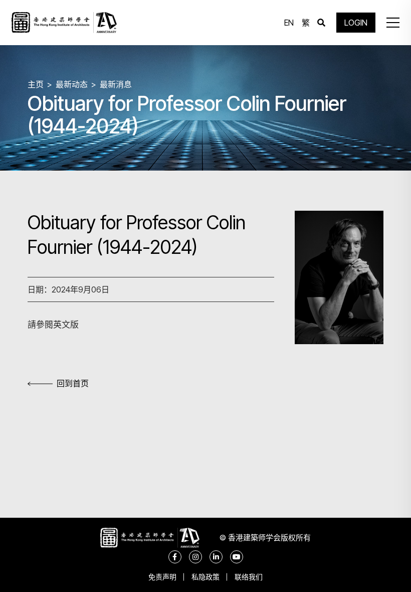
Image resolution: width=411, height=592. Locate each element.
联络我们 (249, 576)
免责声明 (162, 576)
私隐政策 (205, 576)
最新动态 (72, 84)
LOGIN (355, 23)
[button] (392, 23)
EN (289, 23)
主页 (36, 84)
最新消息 (116, 84)
